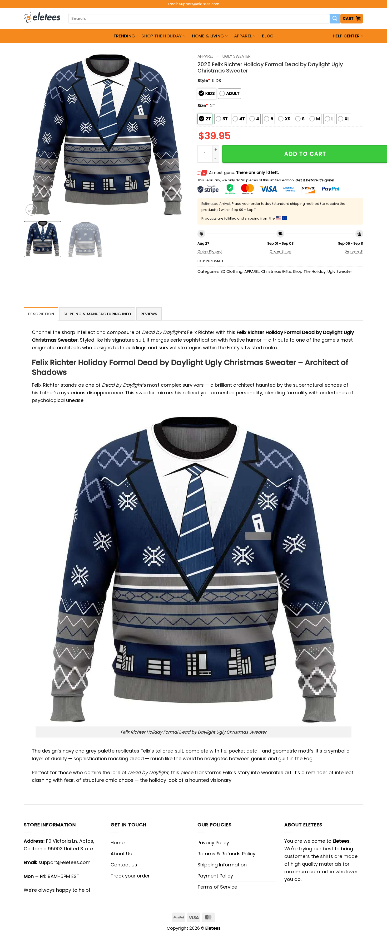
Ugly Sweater (236, 56)
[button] (351, 18)
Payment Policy (215, 875)
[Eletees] (42, 18)
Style (203, 80)
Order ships (280, 251)
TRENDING (124, 36)
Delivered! (354, 251)
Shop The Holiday (161, 36)
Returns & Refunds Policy (226, 853)
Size (202, 106)
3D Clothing (231, 271)
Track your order (130, 875)
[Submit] (335, 19)
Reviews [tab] (149, 314)
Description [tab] (41, 314)
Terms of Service (217, 887)
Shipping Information (222, 864)
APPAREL (243, 36)
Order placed (209, 251)
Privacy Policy (213, 842)
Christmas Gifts (276, 271)
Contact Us (124, 864)
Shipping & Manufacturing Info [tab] (97, 314)
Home (118, 842)
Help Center (346, 36)
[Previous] (33, 134)
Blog (268, 36)
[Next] (179, 134)
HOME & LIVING (208, 36)
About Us (121, 853)
